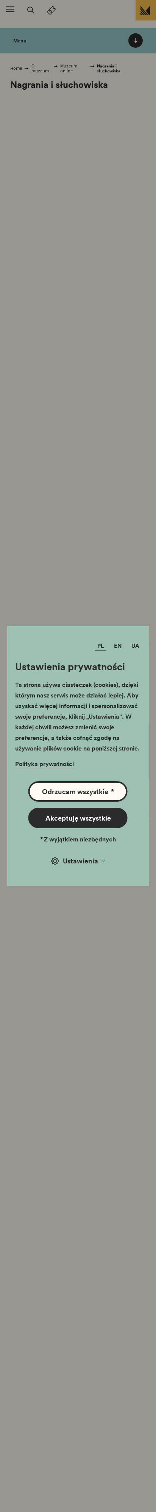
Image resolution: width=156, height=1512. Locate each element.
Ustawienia (80, 860)
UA (135, 646)
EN (118, 646)
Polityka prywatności (44, 764)
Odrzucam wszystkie (78, 791)
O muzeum (40, 68)
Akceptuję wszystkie (78, 817)
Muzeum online (68, 68)
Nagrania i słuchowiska (108, 68)
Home (16, 68)
